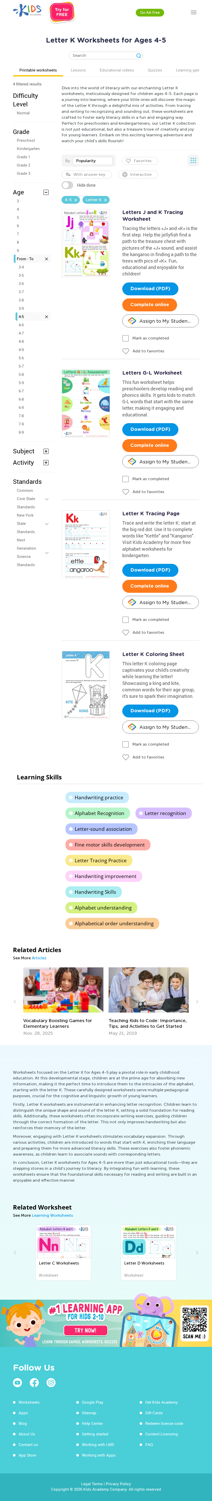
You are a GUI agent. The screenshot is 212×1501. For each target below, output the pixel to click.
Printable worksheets (38, 70)
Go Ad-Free (150, 12)
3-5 (21, 275)
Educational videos (117, 70)
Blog (23, 1423)
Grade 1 (23, 156)
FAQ (149, 1444)
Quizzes (155, 70)
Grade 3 (23, 173)
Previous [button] (15, 1001)
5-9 (21, 382)
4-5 (21, 316)
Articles (39, 957)
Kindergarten (28, 148)
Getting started (95, 1433)
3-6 (21, 283)
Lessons (78, 70)
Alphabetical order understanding (114, 923)
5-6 (21, 357)
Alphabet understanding (103, 907)
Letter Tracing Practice (101, 860)
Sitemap (89, 1412)
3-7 (21, 291)
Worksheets (29, 1402)
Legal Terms (92, 1483)
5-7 (21, 366)
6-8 (21, 399)
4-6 (21, 324)
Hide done (86, 185)
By (67, 160)
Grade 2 (23, 165)
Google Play (92, 1402)
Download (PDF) (150, 289)
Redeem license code (164, 1423)
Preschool (26, 140)
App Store (27, 1455)
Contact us (28, 1444)
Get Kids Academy (161, 1402)
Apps (23, 1412)
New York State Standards (26, 523)
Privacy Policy (118, 1483)
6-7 (21, 390)
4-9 (21, 349)
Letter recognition (165, 813)
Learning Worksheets (52, 1215)
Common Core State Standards (26, 498)
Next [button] (196, 1001)
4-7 (21, 333)
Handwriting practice (99, 797)
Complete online (149, 305)
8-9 (21, 432)
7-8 (21, 415)
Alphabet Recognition (99, 813)
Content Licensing (161, 1433)
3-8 (21, 300)
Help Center (92, 1423)
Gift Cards (154, 1412)
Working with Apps (99, 1455)
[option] (63, 1001)
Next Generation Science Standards (26, 552)
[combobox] (92, 161)
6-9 (21, 407)
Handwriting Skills (95, 892)
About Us (27, 1433)
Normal (23, 112)
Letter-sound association (103, 829)
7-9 (21, 423)
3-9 (21, 308)
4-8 (21, 341)
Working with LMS (98, 1444)
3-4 (21, 267)
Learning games (190, 70)
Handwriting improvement (106, 876)
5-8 (21, 374)
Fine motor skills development (110, 844)
